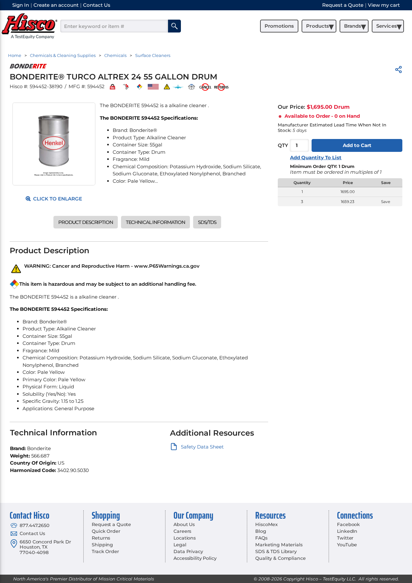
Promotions (279, 26)
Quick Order (106, 531)
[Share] (398, 71)
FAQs (261, 538)
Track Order (105, 551)
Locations (184, 538)
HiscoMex (266, 524)
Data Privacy (188, 551)
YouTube (347, 544)
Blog (260, 531)
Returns (101, 538)
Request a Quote (111, 524)
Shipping (102, 544)
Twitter (345, 538)
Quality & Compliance (280, 558)
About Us (184, 524)
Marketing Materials (278, 544)
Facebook (348, 524)
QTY (283, 146)
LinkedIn (347, 531)
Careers (182, 531)
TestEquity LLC (339, 578)
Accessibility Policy (194, 558)
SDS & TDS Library (276, 551)
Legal (179, 544)
